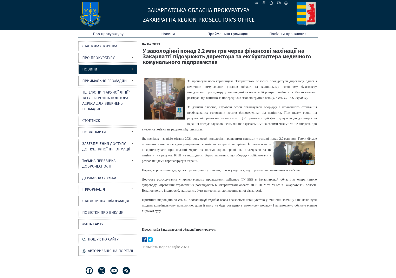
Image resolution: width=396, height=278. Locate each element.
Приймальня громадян (227, 34)
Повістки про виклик (287, 34)
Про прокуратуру (108, 34)
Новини (168, 34)
